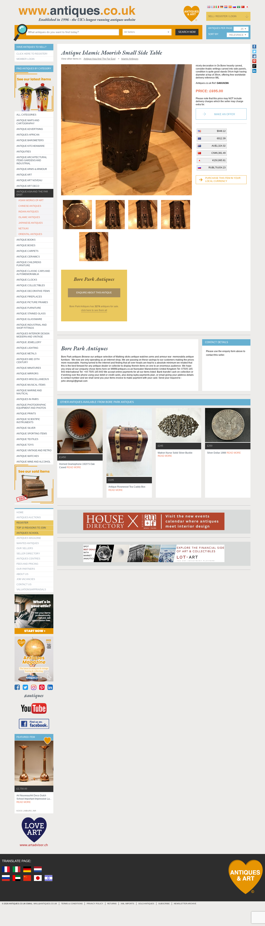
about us (22, 574)
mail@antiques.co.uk (45, 904)
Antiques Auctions (28, 517)
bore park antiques (94, 279)
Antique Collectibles (30, 285)
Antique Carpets (27, 251)
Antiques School (27, 533)
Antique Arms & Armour (31, 169)
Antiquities (23, 151)
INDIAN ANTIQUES (28, 211)
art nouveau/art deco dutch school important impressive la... (33, 798)
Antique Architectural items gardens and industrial (31, 160)
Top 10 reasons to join (31, 527)
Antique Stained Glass (31, 313)
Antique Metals (26, 353)
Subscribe (164, 904)
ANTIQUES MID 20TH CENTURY (28, 361)
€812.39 (221, 138)
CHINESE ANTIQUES (29, 206)
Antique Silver (26, 428)
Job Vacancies (25, 579)
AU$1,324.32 (219, 145)
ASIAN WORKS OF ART (30, 200)
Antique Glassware (29, 319)
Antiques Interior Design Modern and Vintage (32, 335)
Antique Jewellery (28, 342)
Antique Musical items (30, 384)
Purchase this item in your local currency (223, 180)
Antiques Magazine (28, 538)
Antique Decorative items (33, 291)
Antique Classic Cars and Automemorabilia (33, 273)
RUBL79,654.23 (217, 167)
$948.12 (221, 131)
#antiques (33, 695)
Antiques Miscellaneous (32, 379)
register (22, 522)
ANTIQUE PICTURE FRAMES (32, 302)
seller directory (28, 553)
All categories (26, 114)
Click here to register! (31, 53)
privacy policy (95, 904)
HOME (19, 512)
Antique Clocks (26, 279)
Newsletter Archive (185, 904)
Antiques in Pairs (27, 399)
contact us (23, 584)
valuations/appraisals (31, 589)
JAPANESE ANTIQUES (30, 223)
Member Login (25, 59)
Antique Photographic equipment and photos (31, 406)
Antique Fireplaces (29, 296)
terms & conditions (72, 904)
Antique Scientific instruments (28, 421)
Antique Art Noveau (29, 180)
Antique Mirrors (27, 373)
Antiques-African (27, 134)
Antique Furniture (28, 308)
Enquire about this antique (94, 292)
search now (187, 32)
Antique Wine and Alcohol (33, 461)
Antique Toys (25, 444)
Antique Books (26, 239)
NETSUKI (23, 228)
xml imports (127, 904)
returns (112, 904)
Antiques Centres (28, 558)
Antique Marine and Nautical (29, 392)
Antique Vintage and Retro (33, 450)
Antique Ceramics (28, 256)
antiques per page (220, 28)
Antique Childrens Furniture (28, 264)
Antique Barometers (30, 140)
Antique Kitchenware (30, 146)
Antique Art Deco (27, 186)
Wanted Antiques (27, 543)
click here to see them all (94, 310)
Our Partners (25, 569)
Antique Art (24, 174)
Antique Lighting (27, 348)
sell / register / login (222, 16)
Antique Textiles (27, 439)
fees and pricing (27, 564)
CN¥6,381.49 (218, 153)
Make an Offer (224, 114)
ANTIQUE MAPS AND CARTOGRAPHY (27, 122)
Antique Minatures (28, 368)
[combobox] (147, 32)
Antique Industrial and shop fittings (31, 326)
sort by (213, 34)
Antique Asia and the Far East (32, 193)
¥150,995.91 (219, 160)
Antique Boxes (25, 245)
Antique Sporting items (31, 433)
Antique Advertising (29, 129)
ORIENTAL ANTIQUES (30, 234)
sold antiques (146, 904)
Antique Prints (26, 413)
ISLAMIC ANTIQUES (29, 217)
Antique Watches (27, 456)
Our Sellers (24, 548)
